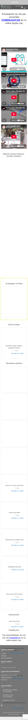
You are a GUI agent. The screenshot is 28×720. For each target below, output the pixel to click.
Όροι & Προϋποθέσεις (6, 658)
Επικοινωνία (4, 679)
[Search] (24, 6)
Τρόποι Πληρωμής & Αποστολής (9, 675)
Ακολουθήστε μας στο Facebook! (8, 667)
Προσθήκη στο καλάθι (17, 353)
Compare (24, 291)
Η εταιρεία (3, 653)
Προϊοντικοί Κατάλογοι (6, 677)
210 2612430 (15, 2)
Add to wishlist (24, 288)
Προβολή (24, 294)
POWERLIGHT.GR (11, 20)
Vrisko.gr (17, 714)
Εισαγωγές (3, 655)
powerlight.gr (15, 638)
